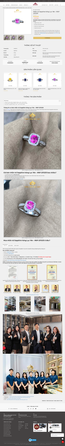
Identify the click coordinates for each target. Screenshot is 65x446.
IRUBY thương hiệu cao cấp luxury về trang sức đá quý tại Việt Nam (21, 396)
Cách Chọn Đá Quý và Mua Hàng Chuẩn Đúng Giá (16, 260)
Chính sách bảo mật (7, 423)
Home (4, 7)
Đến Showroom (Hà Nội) (7, 435)
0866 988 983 (56, 33)
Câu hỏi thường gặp (7, 434)
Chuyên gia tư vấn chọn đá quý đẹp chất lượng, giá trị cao (19, 397)
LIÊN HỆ (5, 245)
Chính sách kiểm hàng (7, 428)
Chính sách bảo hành (7, 431)
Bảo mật (26, 425)
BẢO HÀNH (16, 245)
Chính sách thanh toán (7, 425)
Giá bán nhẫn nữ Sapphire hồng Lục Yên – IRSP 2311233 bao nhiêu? (16, 103)
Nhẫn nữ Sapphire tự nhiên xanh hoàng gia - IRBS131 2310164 (9, 89)
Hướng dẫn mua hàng (7, 432)
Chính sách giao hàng (7, 426)
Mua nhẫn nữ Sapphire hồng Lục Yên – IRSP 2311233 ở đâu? (15, 104)
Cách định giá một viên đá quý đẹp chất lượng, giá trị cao (17, 399)
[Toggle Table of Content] (59, 101)
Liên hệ (19, 428)
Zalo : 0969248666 (52, 408)
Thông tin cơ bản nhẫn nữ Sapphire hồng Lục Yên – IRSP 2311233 (16, 102)
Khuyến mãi (20, 426)
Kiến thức (26, 428)
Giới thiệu (26, 423)
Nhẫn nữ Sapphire (12, 7)
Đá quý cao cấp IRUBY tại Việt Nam (14, 398)
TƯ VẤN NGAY (47, 37)
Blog (26, 426)
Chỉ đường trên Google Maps (44, 256)
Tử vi (19, 429)
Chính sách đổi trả (6, 429)
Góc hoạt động (20, 425)
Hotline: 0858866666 (13, 408)
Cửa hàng (7, 7)
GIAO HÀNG (10, 245)
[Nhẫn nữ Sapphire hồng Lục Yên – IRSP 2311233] (7, 37)
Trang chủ (20, 423)
